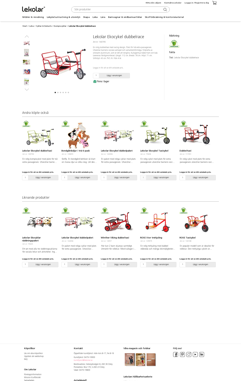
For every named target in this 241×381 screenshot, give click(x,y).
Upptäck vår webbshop (34, 356)
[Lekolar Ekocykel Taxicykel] (158, 135)
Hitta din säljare (153, 3)
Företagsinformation (32, 375)
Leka (31, 26)
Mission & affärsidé (32, 378)
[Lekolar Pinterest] (182, 356)
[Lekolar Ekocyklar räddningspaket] (40, 222)
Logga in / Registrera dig (197, 3)
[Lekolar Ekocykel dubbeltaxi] (40, 135)
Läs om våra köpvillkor (33, 353)
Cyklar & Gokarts (44, 26)
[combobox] (120, 9)
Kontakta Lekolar (172, 3)
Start (24, 26)
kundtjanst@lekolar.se (83, 360)
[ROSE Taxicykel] (197, 222)
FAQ (26, 359)
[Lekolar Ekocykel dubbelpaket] (118, 135)
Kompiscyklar (60, 26)
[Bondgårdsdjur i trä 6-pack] (79, 135)
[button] (55, 92)
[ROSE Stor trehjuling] (158, 222)
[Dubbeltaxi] (197, 135)
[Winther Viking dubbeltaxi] (118, 222)
